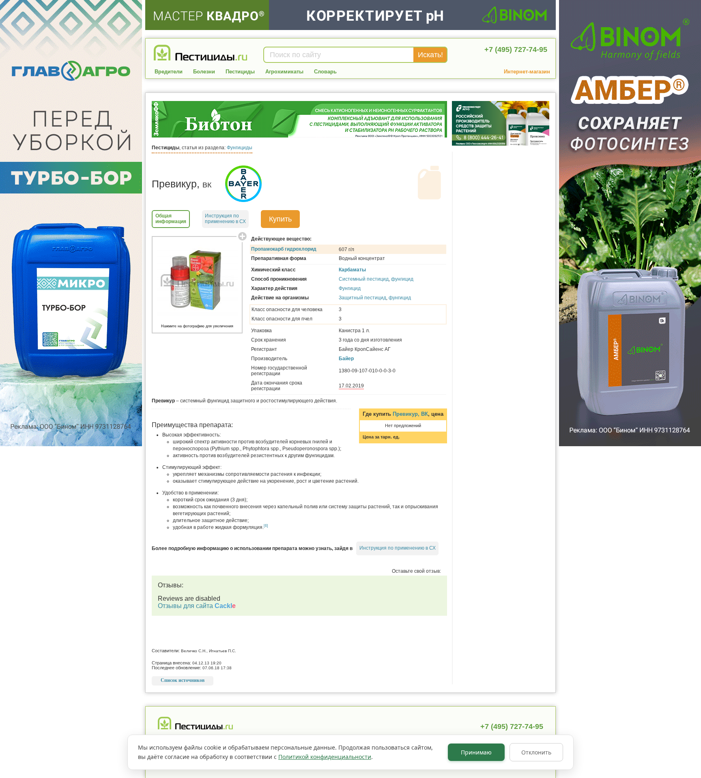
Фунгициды (239, 147)
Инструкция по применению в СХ (397, 548)
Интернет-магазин (527, 72)
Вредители (169, 72)
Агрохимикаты (284, 72)
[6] (266, 526)
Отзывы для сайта (197, 605)
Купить (280, 219)
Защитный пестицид (362, 298)
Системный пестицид (364, 279)
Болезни (204, 72)
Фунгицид (350, 288)
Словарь (325, 72)
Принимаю (476, 752)
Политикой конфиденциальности (324, 757)
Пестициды (240, 72)
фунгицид (402, 279)
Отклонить (536, 752)
